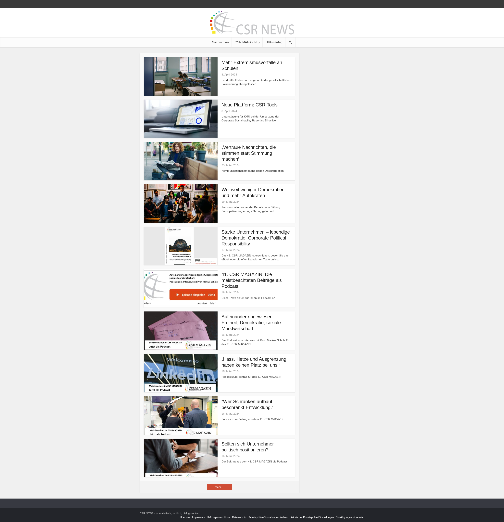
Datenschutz (239, 517)
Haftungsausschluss (218, 517)
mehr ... (219, 486)
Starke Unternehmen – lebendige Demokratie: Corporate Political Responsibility (255, 237)
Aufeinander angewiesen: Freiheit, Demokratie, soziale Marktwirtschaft (251, 322)
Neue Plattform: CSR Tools (249, 104)
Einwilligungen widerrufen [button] (350, 517)
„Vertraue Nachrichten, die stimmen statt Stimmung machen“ (248, 153)
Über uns (185, 517)
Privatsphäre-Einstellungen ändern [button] (267, 517)
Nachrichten (220, 42)
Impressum (198, 517)
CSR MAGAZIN (246, 42)
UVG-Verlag (274, 42)
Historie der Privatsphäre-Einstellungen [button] (311, 517)
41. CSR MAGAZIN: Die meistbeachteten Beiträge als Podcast (251, 280)
